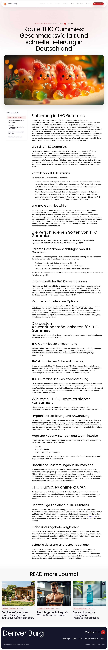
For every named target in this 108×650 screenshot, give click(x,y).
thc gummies (91, 516)
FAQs (80, 639)
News (74, 639)
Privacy (93, 644)
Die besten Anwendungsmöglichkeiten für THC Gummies (16, 127)
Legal (103, 644)
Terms (98, 644)
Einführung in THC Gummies (15, 117)
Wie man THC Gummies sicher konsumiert (16, 132)
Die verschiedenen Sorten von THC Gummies (16, 121)
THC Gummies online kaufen (15, 137)
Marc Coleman (70, 23)
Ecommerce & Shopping (42, 23)
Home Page (66, 639)
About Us (87, 644)
